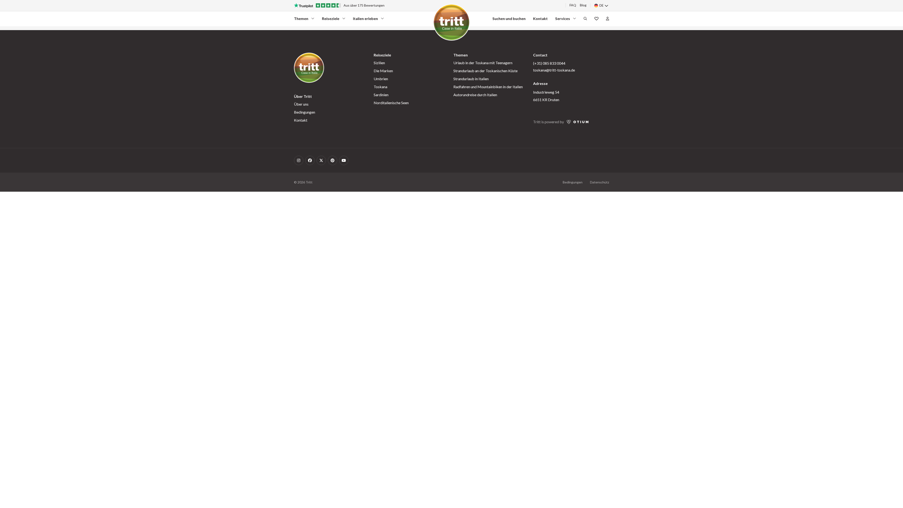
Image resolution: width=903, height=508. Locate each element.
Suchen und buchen (509, 18)
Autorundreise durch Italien (475, 94)
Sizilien (379, 62)
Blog (583, 5)
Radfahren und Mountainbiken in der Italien (488, 86)
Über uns (301, 104)
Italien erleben (365, 19)
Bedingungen (304, 112)
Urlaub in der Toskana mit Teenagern (482, 62)
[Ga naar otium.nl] (578, 122)
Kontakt (540, 18)
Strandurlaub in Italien (471, 78)
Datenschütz (599, 182)
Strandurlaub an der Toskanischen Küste (485, 70)
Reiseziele (330, 19)
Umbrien (381, 78)
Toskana (380, 86)
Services (563, 19)
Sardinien (381, 94)
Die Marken (383, 70)
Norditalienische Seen (391, 102)
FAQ (573, 5)
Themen (302, 19)
